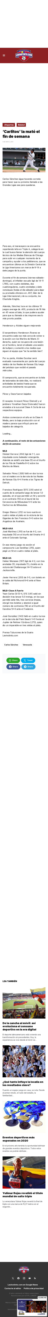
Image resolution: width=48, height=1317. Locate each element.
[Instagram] (24, 1278)
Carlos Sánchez (11, 645)
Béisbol (21, 125)
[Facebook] (18, 1278)
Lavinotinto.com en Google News (23, 1285)
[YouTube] (30, 1278)
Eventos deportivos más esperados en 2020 (19, 1139)
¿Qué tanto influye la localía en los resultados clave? (23, 1083)
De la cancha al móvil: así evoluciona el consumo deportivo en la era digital (19, 1026)
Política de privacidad (34, 1288)
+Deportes (9, 125)
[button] (4, 55)
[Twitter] (13, 1278)
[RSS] (35, 1278)
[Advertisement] (24, 24)
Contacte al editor (12, 1288)
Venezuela (27, 645)
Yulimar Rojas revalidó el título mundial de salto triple (23, 1195)
